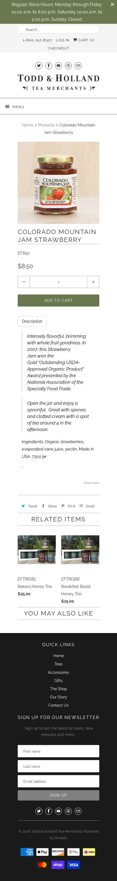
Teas (58, 664)
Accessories (58, 672)
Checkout (58, 48)
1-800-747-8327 (37, 40)
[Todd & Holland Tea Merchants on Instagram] (68, 65)
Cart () (85, 40)
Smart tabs (91, 483)
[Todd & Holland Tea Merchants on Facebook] (48, 65)
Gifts (58, 680)
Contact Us (58, 705)
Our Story (58, 697)
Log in (62, 40)
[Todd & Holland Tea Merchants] (58, 84)
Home (58, 656)
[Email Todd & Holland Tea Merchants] (78, 65)
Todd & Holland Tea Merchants (56, 831)
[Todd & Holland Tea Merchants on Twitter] (38, 65)
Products (46, 125)
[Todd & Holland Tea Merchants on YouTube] (58, 65)
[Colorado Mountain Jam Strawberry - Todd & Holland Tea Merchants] (58, 183)
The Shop (58, 689)
